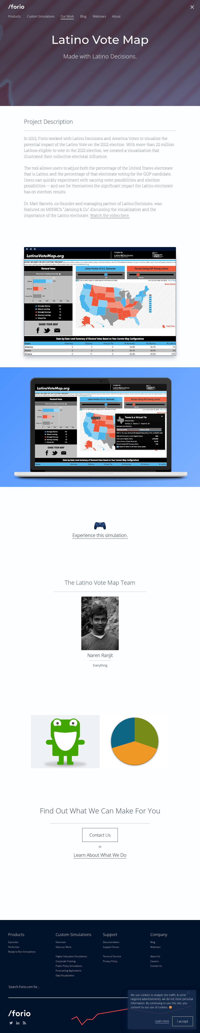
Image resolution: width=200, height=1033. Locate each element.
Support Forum (111, 947)
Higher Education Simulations (71, 956)
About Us (155, 956)
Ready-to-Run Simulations (22, 951)
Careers (154, 961)
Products (14, 16)
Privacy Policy (110, 961)
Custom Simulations (40, 16)
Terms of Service (112, 956)
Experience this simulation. (100, 535)
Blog (83, 16)
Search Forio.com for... (24, 987)
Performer (14, 947)
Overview (61, 942)
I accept (182, 1021)
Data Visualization (65, 975)
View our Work (63, 947)
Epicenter (13, 942)
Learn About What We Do (100, 855)
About (116, 16)
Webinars (99, 16)
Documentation (111, 942)
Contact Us (100, 835)
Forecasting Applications (68, 970)
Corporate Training (65, 961)
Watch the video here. (110, 215)
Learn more (162, 1021)
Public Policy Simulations (69, 966)
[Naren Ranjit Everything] (100, 599)
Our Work (67, 16)
